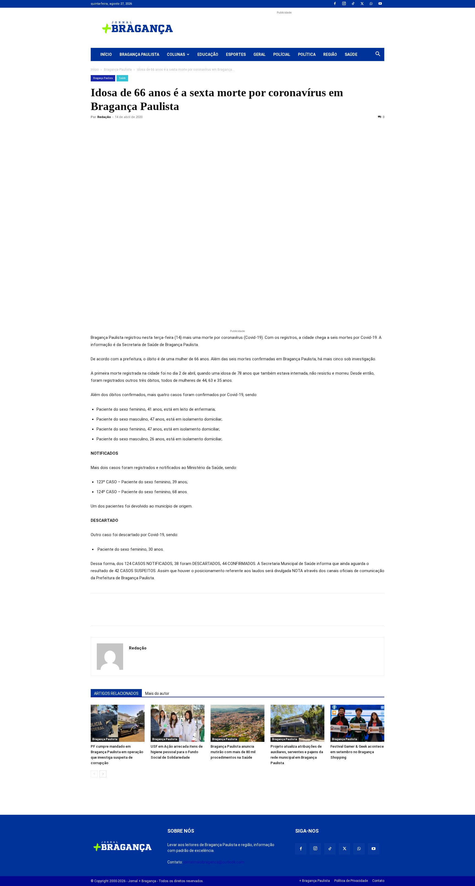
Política (307, 54)
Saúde (351, 54)
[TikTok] (353, 4)
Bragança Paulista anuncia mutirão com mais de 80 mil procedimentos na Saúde (233, 751)
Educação (207, 54)
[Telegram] (172, 129)
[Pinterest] (134, 129)
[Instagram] (344, 4)
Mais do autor (157, 693)
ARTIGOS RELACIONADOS (116, 693)
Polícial (281, 54)
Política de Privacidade (351, 881)
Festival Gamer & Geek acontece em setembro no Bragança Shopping (357, 751)
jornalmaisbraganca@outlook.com (214, 862)
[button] (377, 55)
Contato (378, 881)
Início (106, 54)
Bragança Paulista (139, 54)
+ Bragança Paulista (314, 881)
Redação (104, 117)
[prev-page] (94, 773)
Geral (259, 54)
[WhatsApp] (371, 4)
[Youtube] (380, 4)
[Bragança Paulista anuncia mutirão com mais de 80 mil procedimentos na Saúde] (237, 723)
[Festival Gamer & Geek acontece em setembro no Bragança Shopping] (357, 723)
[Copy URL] (96, 129)
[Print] (159, 129)
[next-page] (103, 773)
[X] (362, 4)
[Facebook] (335, 4)
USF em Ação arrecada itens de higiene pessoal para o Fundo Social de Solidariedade (177, 751)
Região (330, 54)
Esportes (236, 54)
